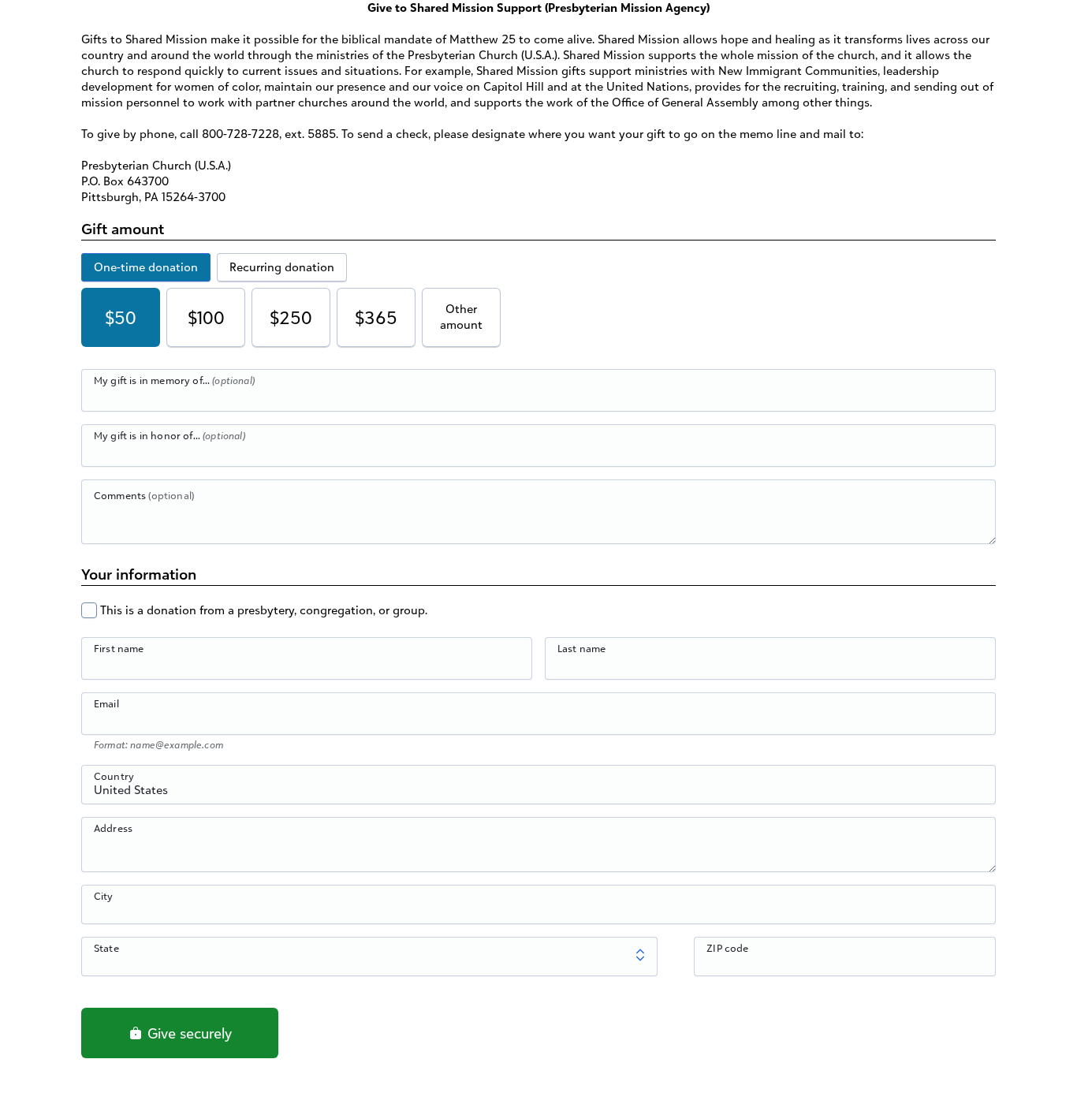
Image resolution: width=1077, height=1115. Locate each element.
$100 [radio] (206, 317)
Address (113, 828)
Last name (581, 648)
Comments (144, 495)
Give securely (187, 1033)
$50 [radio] (120, 317)
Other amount (461, 316)
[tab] (146, 267)
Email (106, 703)
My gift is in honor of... (169, 435)
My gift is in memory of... (174, 380)
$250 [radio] (291, 317)
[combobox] (538, 793)
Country (114, 776)
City (104, 895)
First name (119, 648)
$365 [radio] (376, 317)
